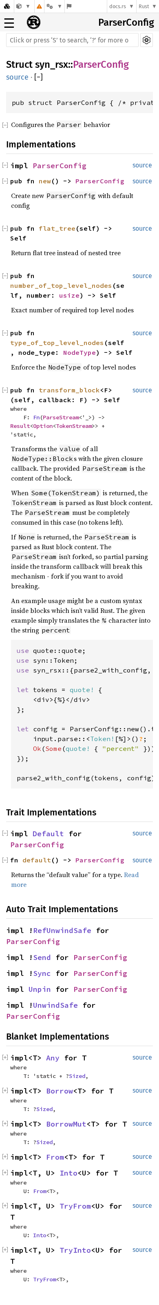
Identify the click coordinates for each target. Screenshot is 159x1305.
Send (42, 957)
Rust (144, 6)
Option (43, 426)
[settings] (146, 40)
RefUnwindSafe (62, 930)
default (36, 860)
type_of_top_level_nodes (57, 342)
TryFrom (75, 1206)
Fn (36, 417)
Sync (42, 973)
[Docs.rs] (7, 6)
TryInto (75, 1250)
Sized (77, 1076)
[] (38, 77)
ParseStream (61, 417)
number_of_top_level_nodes (61, 285)
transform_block (69, 390)
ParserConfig (126, 22)
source (17, 77)
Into (68, 1173)
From (55, 1157)
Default (48, 833)
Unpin (40, 989)
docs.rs (117, 6)
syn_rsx (51, 64)
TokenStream (74, 426)
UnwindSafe (55, 1005)
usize (69, 295)
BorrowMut (66, 1124)
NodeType (79, 352)
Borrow (59, 1091)
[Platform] (54, 6)
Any (53, 1057)
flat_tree (57, 228)
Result (20, 426)
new (45, 181)
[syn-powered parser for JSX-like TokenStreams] (23, 6)
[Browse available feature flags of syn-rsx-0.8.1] (69, 6)
